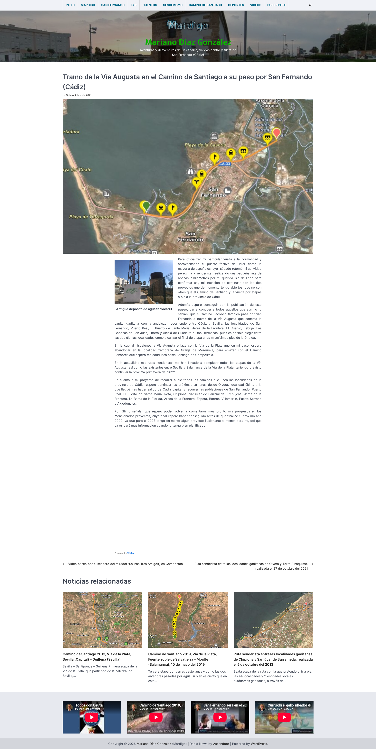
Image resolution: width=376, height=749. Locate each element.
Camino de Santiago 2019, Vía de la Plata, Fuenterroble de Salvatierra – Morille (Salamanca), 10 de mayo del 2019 (182, 659)
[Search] (310, 5)
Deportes (236, 5)
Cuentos (150, 5)
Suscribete (276, 5)
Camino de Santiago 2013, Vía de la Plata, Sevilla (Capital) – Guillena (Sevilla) (97, 656)
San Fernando (113, 5)
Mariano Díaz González (188, 42)
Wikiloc (131, 553)
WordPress (259, 744)
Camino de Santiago (205, 5)
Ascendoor (221, 744)
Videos (255, 5)
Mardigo (88, 5)
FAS (133, 5)
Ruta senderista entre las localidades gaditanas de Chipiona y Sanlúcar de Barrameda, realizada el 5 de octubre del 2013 (273, 659)
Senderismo (173, 5)
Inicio (70, 5)
